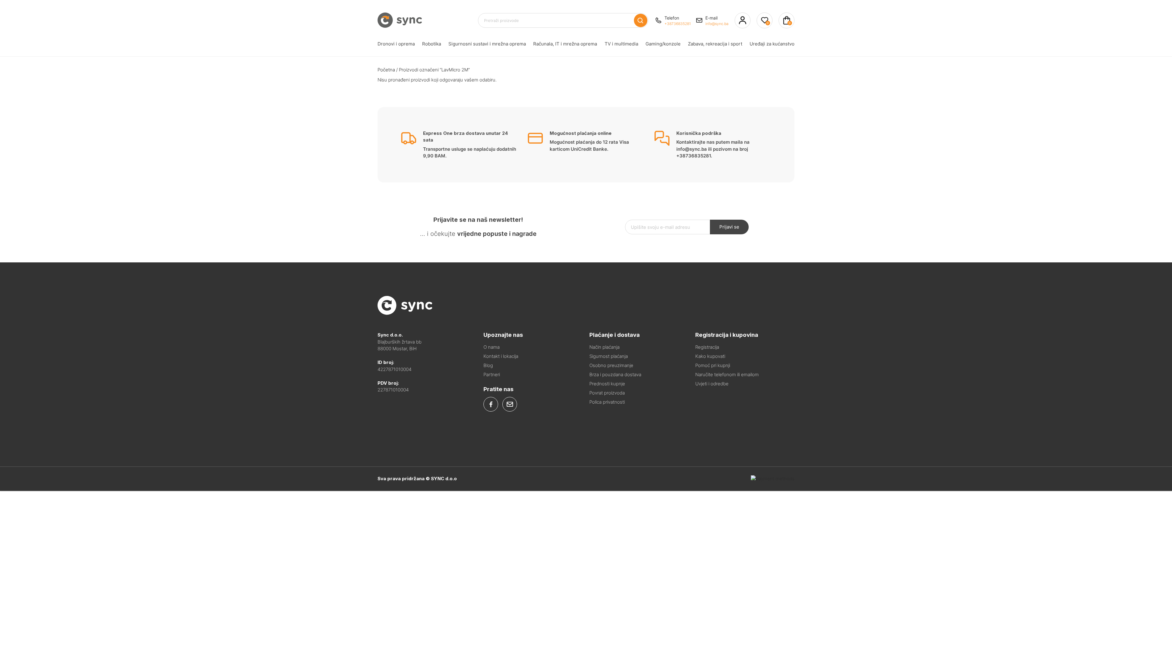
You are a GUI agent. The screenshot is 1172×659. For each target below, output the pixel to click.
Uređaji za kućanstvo (772, 44)
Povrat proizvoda (607, 393)
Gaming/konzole (663, 44)
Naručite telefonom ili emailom (727, 374)
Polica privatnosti (607, 402)
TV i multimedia (621, 44)
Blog (488, 365)
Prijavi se (729, 227)
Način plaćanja (604, 347)
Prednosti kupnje (607, 384)
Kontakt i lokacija (500, 356)
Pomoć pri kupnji (712, 365)
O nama (491, 347)
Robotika (431, 44)
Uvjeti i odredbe (712, 384)
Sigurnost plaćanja (608, 356)
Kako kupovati (710, 356)
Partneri (491, 374)
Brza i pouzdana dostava (615, 374)
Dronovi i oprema (396, 44)
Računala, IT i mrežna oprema (565, 44)
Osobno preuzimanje (611, 365)
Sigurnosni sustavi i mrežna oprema (487, 44)
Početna (386, 70)
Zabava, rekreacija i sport (715, 44)
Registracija (707, 347)
